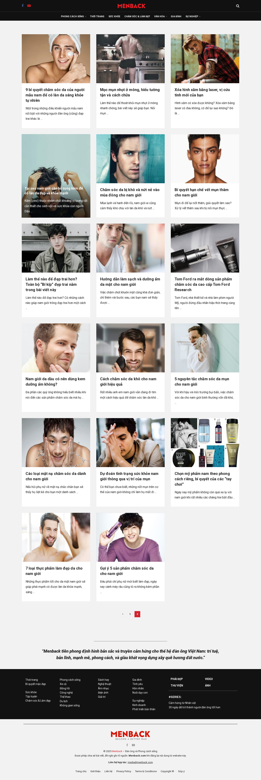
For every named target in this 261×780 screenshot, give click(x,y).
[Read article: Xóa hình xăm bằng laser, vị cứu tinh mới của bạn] (205, 58)
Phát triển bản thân (143, 709)
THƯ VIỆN (177, 685)
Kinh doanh (139, 705)
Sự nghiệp (192, 16)
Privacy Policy (123, 771)
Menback (117, 751)
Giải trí (101, 696)
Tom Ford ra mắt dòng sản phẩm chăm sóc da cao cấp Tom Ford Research (203, 284)
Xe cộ (63, 684)
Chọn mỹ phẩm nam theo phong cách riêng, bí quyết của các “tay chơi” (203, 479)
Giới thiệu (95, 771)
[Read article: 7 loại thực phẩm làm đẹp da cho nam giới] (56, 537)
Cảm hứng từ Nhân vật (182, 702)
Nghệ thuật (104, 684)
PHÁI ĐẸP (177, 679)
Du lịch (64, 701)
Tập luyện (31, 696)
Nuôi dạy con (140, 692)
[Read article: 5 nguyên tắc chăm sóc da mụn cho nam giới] (205, 347)
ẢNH (208, 685)
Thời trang (97, 16)
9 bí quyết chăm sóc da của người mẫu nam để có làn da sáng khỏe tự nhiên (55, 95)
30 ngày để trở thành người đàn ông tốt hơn (194, 707)
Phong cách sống (72, 16)
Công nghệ (66, 692)
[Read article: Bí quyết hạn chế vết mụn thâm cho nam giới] (205, 158)
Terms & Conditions (146, 771)
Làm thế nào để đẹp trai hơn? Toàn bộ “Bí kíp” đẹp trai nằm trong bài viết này (51, 284)
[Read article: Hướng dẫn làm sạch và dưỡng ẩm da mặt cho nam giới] (130, 248)
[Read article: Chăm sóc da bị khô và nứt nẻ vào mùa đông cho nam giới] (130, 158)
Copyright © (167, 771)
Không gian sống (70, 705)
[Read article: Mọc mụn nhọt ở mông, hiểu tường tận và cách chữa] (130, 58)
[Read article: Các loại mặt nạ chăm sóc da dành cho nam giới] (56, 442)
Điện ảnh (103, 692)
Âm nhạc (103, 688)
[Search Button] (237, 6)
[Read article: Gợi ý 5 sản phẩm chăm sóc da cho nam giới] (130, 537)
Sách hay (103, 679)
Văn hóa (159, 16)
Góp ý (181, 771)
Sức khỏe (114, 16)
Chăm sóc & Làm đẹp (137, 16)
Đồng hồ (65, 688)
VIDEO (209, 679)
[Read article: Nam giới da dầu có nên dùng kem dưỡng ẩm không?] (56, 347)
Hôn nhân (138, 688)
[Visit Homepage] (133, 5)
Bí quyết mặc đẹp (35, 684)
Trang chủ (80, 771)
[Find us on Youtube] (29, 6)
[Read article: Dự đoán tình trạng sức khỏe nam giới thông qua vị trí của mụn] (130, 442)
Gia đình (176, 16)
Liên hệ (108, 771)
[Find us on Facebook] (23, 6)
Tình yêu (137, 684)
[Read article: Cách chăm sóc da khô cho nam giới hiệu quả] (130, 347)
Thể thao (65, 696)
